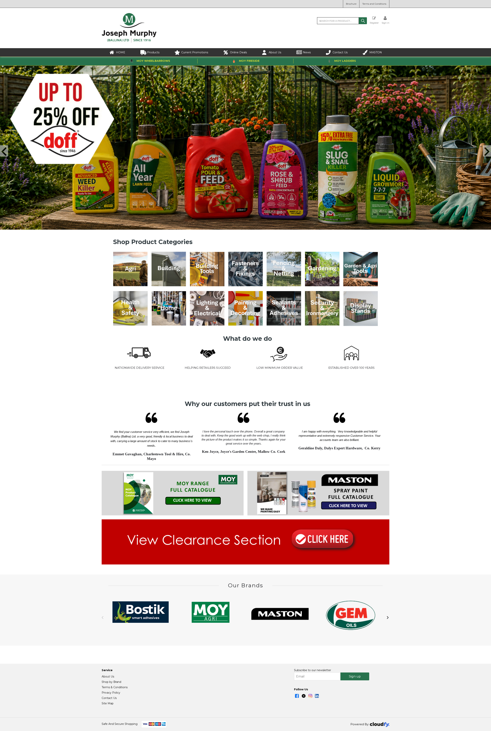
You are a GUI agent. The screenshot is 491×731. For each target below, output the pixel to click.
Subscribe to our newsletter (312, 670)
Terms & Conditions (115, 687)
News (307, 52)
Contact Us (340, 52)
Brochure (351, 3)
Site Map (108, 703)
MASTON (375, 52)
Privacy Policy (111, 692)
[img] (297, 696)
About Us (275, 52)
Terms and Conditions (374, 3)
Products (153, 52)
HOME (120, 52)
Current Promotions (194, 52)
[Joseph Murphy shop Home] (129, 41)
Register (374, 22)
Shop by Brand (111, 682)
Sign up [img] (355, 676)
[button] (363, 20)
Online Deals (238, 52)
